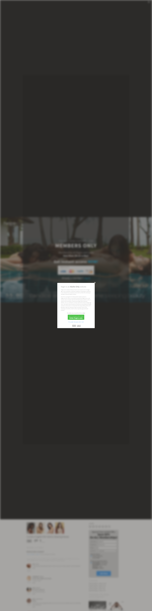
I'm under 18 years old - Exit (76, 322)
